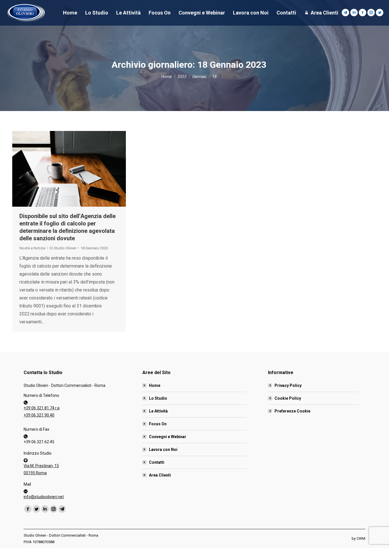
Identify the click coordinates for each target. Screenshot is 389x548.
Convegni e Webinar (167, 436)
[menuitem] (70, 12)
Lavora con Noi (163, 449)
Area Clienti (160, 475)
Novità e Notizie (32, 248)
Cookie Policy (288, 398)
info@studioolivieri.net (44, 496)
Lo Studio (158, 398)
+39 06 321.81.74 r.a (42, 408)
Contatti (156, 462)
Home (154, 385)
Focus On (158, 424)
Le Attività (158, 411)
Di (63, 248)
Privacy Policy (288, 385)
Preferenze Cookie (292, 411)
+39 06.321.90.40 (39, 415)
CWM (361, 538)
